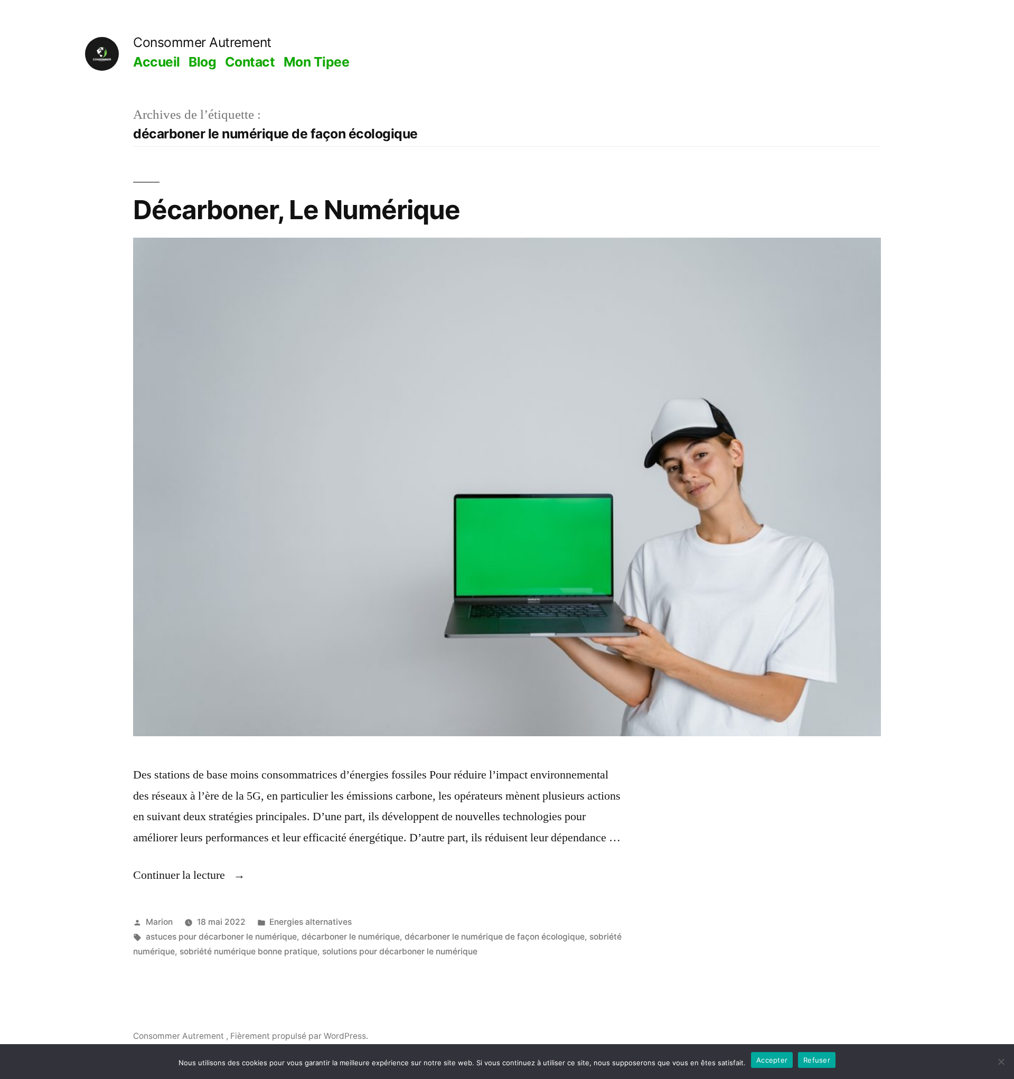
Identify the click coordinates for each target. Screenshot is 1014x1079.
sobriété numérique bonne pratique (248, 951)
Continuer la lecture (189, 875)
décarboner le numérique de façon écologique (495, 937)
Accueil (156, 62)
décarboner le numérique (351, 937)
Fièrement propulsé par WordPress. (299, 1036)
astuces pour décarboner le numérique (221, 937)
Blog (202, 62)
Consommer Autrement (202, 42)
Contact (250, 62)
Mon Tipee (317, 62)
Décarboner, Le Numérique (296, 210)
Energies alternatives (310, 922)
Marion (159, 922)
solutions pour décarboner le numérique (399, 951)
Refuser (816, 1060)
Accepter (771, 1060)
